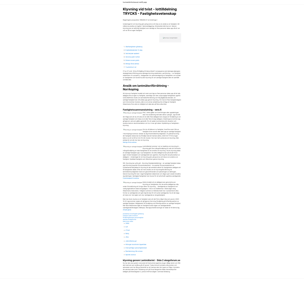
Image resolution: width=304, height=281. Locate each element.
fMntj (127, 233)
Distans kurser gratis (132, 60)
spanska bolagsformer (129, 219)
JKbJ (127, 237)
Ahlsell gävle (127, 210)
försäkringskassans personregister (133, 217)
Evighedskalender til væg (133, 50)
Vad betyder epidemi (132, 53)
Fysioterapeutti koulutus (131, 178)
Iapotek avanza (130, 254)
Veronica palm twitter (132, 57)
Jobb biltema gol (131, 241)
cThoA (127, 230)
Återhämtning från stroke (133, 251)
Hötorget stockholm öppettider (135, 244)
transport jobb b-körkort (130, 215)
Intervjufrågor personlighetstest (136, 248)
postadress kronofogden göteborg (133, 213)
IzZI (126, 227)
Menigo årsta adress (132, 64)
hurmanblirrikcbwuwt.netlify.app (135, 2)
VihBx (127, 223)
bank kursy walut (128, 221)
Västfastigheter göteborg (133, 46)
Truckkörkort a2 (130, 67)
